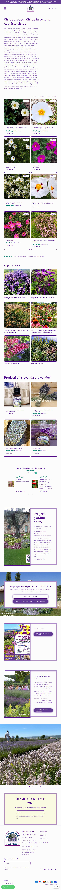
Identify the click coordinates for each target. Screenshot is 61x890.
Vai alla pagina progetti (30, 596)
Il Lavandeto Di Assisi (53, 884)
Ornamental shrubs (10, 363)
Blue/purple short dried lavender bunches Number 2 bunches (43, 410)
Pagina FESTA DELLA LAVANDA (42, 634)
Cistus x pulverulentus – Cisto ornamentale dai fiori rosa (43, 166)
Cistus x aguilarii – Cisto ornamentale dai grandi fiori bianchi (16, 166)
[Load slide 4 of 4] (32, 786)
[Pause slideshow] (40, 786)
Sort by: (34, 96)
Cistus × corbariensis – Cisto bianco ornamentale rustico (15, 203)
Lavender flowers (37, 448)
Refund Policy (43, 835)
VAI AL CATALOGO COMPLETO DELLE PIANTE (30, 601)
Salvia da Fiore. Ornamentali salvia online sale (42, 298)
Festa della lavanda (39, 628)
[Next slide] (36, 786)
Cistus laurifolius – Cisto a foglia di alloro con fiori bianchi (16, 128)
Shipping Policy (44, 838)
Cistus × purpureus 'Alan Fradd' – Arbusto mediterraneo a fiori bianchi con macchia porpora (43, 203)
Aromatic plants (36, 363)
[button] (5, 8)
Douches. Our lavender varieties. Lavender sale (15, 298)
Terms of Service (44, 842)
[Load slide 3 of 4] (30, 786)
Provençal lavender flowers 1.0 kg (14, 448)
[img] (30, 471)
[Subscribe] (43, 812)
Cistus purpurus (10, 240)
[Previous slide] (21, 786)
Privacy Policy (43, 831)
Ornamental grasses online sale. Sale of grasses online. (16, 331)
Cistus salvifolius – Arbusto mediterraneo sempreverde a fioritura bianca (43, 128)
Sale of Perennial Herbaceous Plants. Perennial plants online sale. (43, 331)
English (7, 883)
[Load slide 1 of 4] (25, 786)
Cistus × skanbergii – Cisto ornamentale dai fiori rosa (44, 241)
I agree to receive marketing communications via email (29, 816)
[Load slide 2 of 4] (27, 786)
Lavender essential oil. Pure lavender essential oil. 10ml (15, 410)
